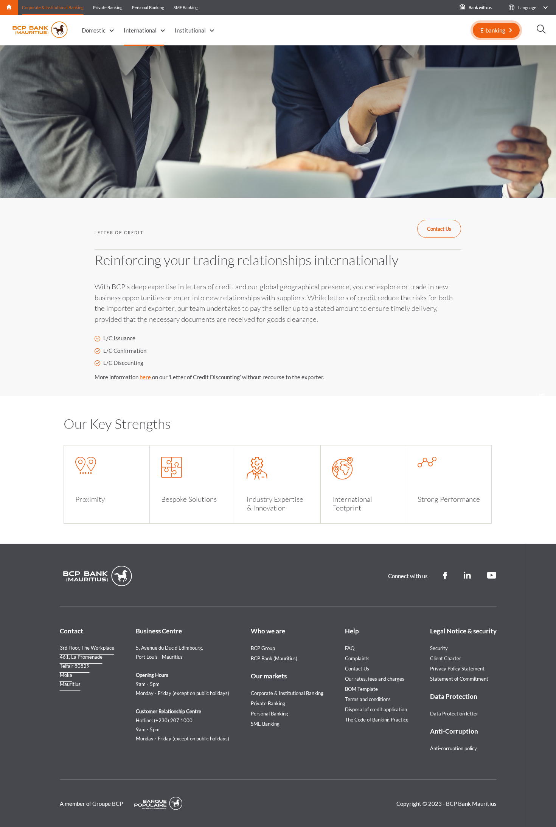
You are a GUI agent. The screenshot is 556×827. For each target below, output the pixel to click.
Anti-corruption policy (453, 748)
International (140, 30)
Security (439, 648)
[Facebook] (445, 575)
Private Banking (108, 7)
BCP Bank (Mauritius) (274, 658)
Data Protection (453, 696)
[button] (528, 7)
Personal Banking (148, 7)
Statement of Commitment (459, 679)
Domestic (94, 30)
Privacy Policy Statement (457, 669)
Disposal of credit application (376, 709)
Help (352, 631)
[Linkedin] (467, 575)
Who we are (268, 631)
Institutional (190, 30)
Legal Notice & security (463, 631)
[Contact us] (541, 445)
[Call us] (541, 422)
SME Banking (186, 7)
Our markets (269, 676)
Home (9, 7)
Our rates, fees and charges (374, 679)
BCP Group (263, 648)
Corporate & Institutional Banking (53, 7)
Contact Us (439, 229)
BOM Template (361, 689)
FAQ (349, 648)
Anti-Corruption (454, 731)
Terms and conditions (368, 699)
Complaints (357, 658)
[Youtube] (492, 575)
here (146, 377)
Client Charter (445, 658)
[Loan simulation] (541, 398)
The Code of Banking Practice (376, 720)
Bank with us (480, 7)
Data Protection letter (454, 714)
